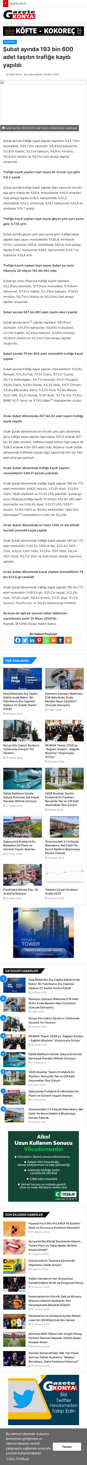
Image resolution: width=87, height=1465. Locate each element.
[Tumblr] (60, 640)
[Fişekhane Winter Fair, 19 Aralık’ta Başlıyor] (22, 875)
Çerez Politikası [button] (17, 1458)
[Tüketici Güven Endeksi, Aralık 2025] (64, 875)
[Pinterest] (39, 640)
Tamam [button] (67, 1446)
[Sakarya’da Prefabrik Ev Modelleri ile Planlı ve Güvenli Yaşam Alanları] (22, 827)
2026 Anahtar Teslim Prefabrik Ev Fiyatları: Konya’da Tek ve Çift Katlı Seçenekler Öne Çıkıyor (52, 1076)
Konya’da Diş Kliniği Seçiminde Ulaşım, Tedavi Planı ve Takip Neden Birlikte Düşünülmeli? (55, 1245)
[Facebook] (17, 640)
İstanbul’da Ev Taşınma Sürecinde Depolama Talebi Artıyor (46, 3)
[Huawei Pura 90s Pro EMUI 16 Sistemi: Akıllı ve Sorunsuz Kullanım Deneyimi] (14, 1229)
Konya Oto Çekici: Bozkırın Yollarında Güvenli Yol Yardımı (21, 749)
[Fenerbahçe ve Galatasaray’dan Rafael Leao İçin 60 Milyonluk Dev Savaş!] (14, 1321)
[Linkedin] (32, 640)
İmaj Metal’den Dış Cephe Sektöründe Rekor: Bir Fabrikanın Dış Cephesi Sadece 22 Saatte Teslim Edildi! (20, 701)
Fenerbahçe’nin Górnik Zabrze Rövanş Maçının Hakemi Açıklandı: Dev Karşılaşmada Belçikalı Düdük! (55, 1301)
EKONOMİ (10, 41)
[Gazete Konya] (19, 15)
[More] (68, 640)
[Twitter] (25, 640)
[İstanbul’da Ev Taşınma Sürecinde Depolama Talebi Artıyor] (14, 1266)
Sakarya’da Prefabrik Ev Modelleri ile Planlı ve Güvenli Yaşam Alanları (19, 845)
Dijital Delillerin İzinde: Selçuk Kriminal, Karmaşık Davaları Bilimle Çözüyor (21, 797)
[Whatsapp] (46, 640)
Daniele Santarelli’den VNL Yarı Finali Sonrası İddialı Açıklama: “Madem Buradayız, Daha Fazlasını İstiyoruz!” (54, 1357)
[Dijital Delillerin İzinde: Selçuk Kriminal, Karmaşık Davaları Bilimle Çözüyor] (22, 778)
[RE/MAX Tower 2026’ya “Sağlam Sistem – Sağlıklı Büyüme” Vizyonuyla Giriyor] (64, 731)
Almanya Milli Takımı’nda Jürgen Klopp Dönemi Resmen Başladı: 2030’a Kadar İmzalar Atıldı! (55, 1338)
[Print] (53, 640)
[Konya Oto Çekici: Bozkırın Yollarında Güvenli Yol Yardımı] (22, 731)
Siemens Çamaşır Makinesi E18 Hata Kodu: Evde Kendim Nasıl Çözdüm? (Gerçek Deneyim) (53, 1003)
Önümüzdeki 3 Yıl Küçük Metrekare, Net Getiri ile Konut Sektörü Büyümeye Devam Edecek (56, 1113)
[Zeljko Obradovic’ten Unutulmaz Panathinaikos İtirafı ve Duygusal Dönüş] (14, 1284)
